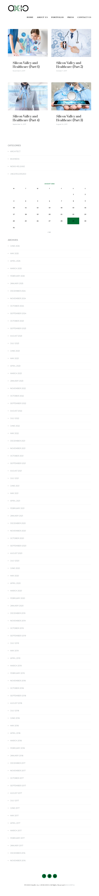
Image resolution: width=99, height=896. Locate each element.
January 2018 (16, 756)
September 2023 (18, 328)
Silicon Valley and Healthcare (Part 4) (26, 118)
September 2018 (18, 696)
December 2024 (18, 291)
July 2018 (14, 711)
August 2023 (16, 336)
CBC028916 (69, 885)
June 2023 (15, 351)
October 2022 (17, 396)
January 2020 (17, 606)
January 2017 (16, 846)
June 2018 (15, 718)
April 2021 (15, 501)
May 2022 (14, 433)
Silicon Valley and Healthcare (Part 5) (69, 65)
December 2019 (17, 613)
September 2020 (18, 546)
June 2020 (15, 568)
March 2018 (16, 741)
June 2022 (15, 426)
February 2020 (17, 598)
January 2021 (16, 516)
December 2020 (18, 523)
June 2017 (15, 808)
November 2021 (17, 448)
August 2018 (16, 703)
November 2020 (18, 531)
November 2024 (18, 298)
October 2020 (17, 538)
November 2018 (18, 681)
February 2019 (17, 673)
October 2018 (17, 688)
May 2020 (14, 576)
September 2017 (18, 786)
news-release (17, 166)
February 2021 (17, 508)
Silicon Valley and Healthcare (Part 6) (26, 65)
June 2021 (14, 486)
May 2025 (14, 253)
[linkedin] (55, 876)
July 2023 (14, 343)
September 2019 (18, 636)
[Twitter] (49, 876)
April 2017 (15, 823)
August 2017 (16, 793)
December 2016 (17, 853)
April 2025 (15, 261)
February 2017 (17, 838)
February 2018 (17, 748)
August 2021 (16, 471)
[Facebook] (44, 876)
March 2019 (16, 666)
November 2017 (18, 771)
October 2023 (17, 321)
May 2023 (14, 358)
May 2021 (14, 493)
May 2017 (14, 816)
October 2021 (17, 456)
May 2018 (14, 726)
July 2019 (14, 643)
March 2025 (16, 268)
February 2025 (17, 276)
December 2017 (17, 763)
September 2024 (18, 313)
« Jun (49, 232)
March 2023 (16, 373)
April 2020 (15, 583)
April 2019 (15, 658)
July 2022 (14, 418)
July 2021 (14, 478)
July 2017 (14, 801)
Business (14, 159)
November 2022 (18, 388)
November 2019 (18, 621)
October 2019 (17, 628)
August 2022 (16, 411)
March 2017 (16, 831)
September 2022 (18, 403)
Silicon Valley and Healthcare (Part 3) (69, 118)
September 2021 (18, 463)
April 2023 (15, 366)
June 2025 (15, 246)
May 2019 (14, 651)
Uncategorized (18, 174)
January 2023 (16, 381)
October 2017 (17, 778)
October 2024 (17, 306)
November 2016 (17, 860)
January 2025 (16, 283)
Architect (15, 151)
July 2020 (14, 561)
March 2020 (16, 591)
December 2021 (17, 441)
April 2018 (15, 733)
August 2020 (16, 553)
